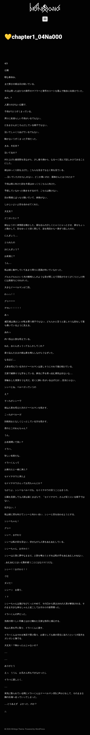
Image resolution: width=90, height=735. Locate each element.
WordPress (40, 729)
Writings (14, 729)
